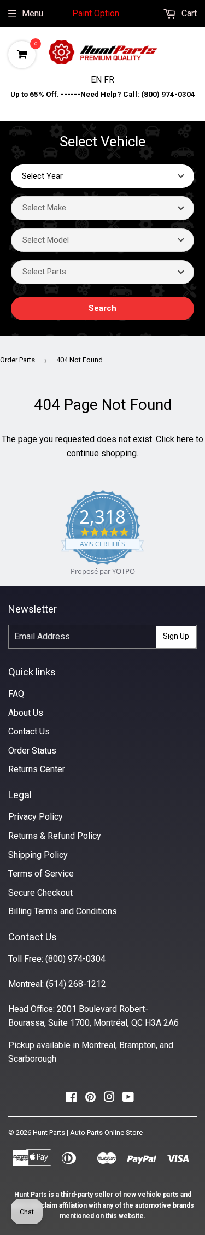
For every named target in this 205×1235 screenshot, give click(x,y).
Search (102, 308)
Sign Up (176, 636)
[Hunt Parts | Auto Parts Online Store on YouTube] (128, 1099)
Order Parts (17, 360)
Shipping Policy (38, 855)
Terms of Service (41, 873)
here (185, 439)
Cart (188, 13)
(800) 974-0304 (75, 959)
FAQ (16, 694)
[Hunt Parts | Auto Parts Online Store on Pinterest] (90, 1099)
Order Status (32, 750)
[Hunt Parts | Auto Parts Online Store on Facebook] (71, 1099)
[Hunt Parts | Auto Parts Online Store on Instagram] (109, 1099)
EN (97, 79)
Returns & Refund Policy (54, 836)
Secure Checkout (40, 892)
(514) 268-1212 (76, 984)
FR (109, 79)
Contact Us (29, 731)
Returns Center (36, 769)
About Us (25, 713)
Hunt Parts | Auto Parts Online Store (88, 1132)
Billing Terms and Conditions (62, 911)
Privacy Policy (35, 816)
